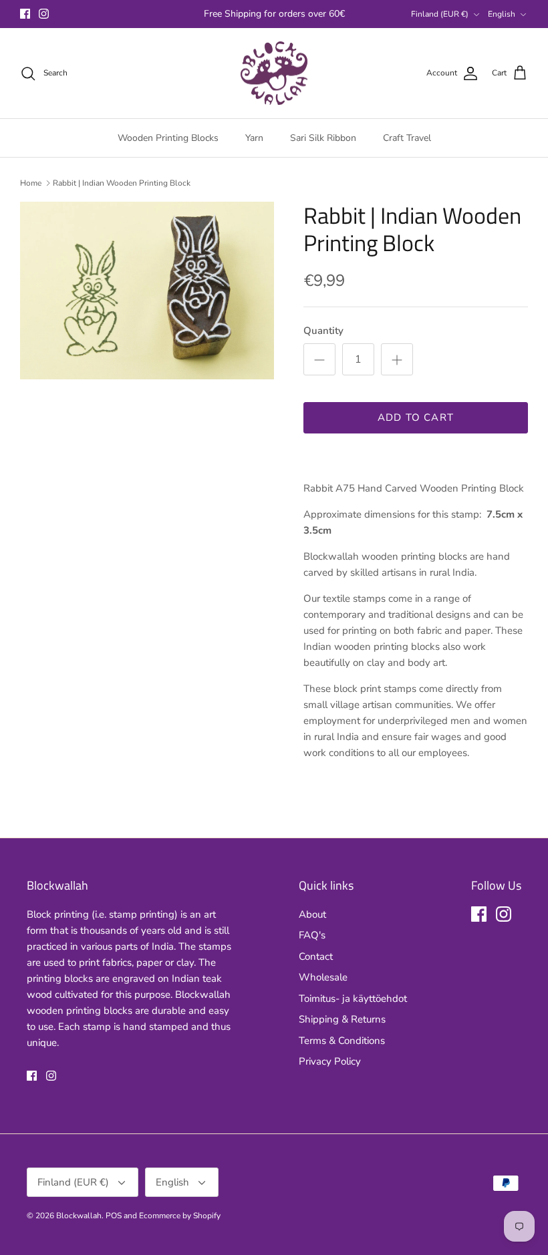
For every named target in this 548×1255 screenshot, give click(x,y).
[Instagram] (44, 14)
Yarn (254, 138)
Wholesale (323, 977)
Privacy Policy (330, 1061)
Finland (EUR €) (439, 14)
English (501, 14)
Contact (316, 956)
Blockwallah (79, 1215)
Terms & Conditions (342, 1040)
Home (30, 183)
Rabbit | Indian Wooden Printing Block (121, 183)
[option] (147, 290)
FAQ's (312, 935)
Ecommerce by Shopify (180, 1215)
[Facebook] (25, 14)
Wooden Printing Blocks (168, 138)
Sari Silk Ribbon (323, 138)
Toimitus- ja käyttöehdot (353, 998)
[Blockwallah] (274, 73)
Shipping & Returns (342, 1019)
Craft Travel (407, 138)
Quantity (323, 330)
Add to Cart (416, 417)
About (312, 914)
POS (114, 1215)
